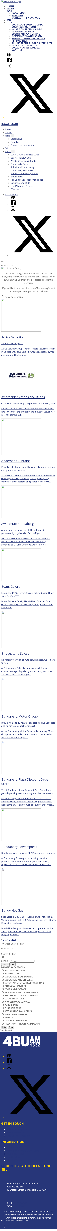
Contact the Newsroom (26, 17)
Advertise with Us (15, 1132)
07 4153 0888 (20, 1203)
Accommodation (14, 970)
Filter (4, 1027)
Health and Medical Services (21, 995)
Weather (17, 50)
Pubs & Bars (11, 1004)
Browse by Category (13, 967)
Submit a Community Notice (28, 38)
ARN (8, 1225)
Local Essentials (14, 998)
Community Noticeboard (27, 36)
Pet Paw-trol (20, 40)
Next (13, 939)
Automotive (11, 973)
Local (10, 22)
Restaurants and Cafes (18, 1011)
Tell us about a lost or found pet (32, 43)
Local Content (13, 1157)
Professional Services (17, 1001)
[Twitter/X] (31, 117)
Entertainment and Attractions (24, 983)
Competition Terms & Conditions (23, 1150)
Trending (17, 15)
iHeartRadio (12, 1228)
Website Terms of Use (18, 1160)
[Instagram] (9, 67)
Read (9, 10)
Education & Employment (19, 976)
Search (5, 961)
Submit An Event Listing (26, 33)
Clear (12, 964)
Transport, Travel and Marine (22, 1023)
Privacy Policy (13, 1147)
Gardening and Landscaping (21, 992)
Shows (10, 8)
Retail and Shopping (16, 1014)
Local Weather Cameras (26, 47)
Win (9, 20)
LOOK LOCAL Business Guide (27, 24)
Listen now (8, 124)
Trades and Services (15, 1020)
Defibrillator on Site (24, 45)
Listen (10, 6)
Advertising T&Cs (15, 1153)
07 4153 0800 (19, 1206)
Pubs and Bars (12, 1008)
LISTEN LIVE (11, 194)
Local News (18, 13)
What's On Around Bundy (27, 29)
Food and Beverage (15, 989)
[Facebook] (9, 61)
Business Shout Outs (24, 26)
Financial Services (15, 986)
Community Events (23, 31)
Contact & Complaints (17, 1129)
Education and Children (18, 979)
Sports (8, 1017)
